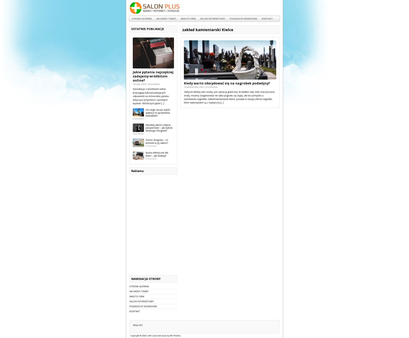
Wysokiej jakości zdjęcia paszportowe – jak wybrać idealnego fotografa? (159, 127)
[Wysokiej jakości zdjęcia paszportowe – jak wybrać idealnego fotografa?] (138, 130)
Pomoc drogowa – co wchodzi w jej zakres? (157, 141)
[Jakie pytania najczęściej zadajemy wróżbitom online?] (153, 66)
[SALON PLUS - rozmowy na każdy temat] (204, 8)
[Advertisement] (153, 224)
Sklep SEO (138, 325)
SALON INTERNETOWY (212, 18)
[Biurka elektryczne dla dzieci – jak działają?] (138, 157)
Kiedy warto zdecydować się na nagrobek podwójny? (227, 83)
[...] (222, 102)
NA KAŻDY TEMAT (166, 18)
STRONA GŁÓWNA (142, 18)
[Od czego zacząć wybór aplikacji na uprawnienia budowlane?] (138, 114)
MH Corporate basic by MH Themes (164, 335)
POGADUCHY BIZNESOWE (243, 18)
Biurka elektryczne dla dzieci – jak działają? (157, 154)
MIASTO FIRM (188, 18)
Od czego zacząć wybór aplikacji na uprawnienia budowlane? (158, 112)
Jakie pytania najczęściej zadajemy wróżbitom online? (153, 76)
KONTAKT (267, 18)
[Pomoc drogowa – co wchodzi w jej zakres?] (138, 145)
